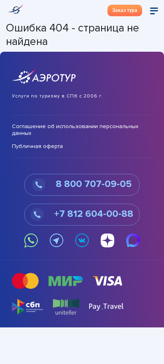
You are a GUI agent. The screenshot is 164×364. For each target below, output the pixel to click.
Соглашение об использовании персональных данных (75, 129)
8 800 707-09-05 (92, 184)
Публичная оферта (37, 146)
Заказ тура (124, 10)
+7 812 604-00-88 (92, 214)
